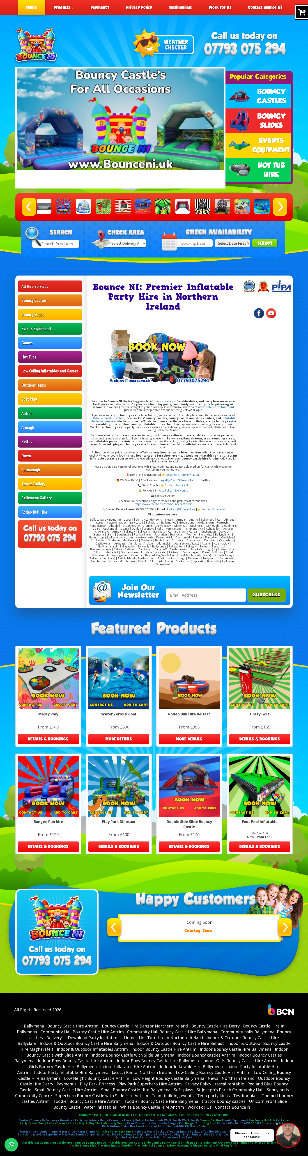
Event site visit (146, 1126)
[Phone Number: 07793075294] (245, 49)
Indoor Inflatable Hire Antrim (128, 1066)
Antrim (26, 413)
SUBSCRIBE (266, 594)
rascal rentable (229, 1084)
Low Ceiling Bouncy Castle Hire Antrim (213, 1072)
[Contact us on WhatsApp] (11, 1144)
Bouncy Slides (32, 314)
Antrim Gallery (33, 484)
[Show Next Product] (280, 207)
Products (62, 7)
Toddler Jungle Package (185, 1131)
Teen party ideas (213, 1095)
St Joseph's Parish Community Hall (230, 1089)
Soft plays (183, 1089)
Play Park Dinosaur (119, 821)
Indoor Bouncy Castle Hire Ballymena (235, 1049)
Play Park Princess (97, 1084)
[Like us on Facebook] (259, 313)
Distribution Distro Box (118, 1126)
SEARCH (264, 243)
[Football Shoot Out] (182, 206)
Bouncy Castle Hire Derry (215, 1026)
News (213, 1078)
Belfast (27, 441)
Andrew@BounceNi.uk (181, 509)
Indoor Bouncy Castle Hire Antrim (163, 1049)
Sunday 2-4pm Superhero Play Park (50, 1134)
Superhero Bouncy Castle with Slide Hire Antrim (101, 1095)
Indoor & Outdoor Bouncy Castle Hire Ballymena (86, 1043)
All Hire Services (34, 286)
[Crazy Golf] (103, 206)
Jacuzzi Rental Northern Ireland (142, 1072)
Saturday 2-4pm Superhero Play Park (166, 1137)
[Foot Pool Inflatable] (162, 206)
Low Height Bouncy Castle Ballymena (168, 1078)
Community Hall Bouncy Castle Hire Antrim (82, 1031)
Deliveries (181, 490)
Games (27, 343)
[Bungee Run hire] (63, 206)
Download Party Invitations (183, 475)
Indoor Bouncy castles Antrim (206, 1055)
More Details (119, 739)
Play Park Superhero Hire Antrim (150, 1084)
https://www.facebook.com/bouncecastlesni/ (163, 504)
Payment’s (100, 7)
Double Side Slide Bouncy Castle (189, 824)
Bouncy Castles (34, 300)
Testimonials (180, 7)
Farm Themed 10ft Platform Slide (182, 1126)
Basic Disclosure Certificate (147, 1123)
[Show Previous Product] (29, 207)
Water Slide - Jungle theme (38, 1131)
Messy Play (48, 714)
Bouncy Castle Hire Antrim (73, 1026)
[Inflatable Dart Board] (202, 206)
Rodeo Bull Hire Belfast (189, 714)
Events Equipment (36, 328)
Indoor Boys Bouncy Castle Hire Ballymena (158, 1060)
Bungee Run (176, 1123)
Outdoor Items (33, 385)
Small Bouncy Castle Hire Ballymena (135, 1089)
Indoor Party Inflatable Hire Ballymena (71, 1072)
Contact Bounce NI (176, 485)
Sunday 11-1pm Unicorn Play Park (194, 1134)
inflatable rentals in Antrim (107, 418)
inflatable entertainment (216, 407)
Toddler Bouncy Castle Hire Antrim (87, 1101)
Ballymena (34, 1026)
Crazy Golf (259, 714)
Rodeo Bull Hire (34, 512)
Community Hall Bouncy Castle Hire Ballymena (172, 1031)
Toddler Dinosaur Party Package (226, 1131)
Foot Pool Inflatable (260, 821)
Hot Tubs (28, 357)
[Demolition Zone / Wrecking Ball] (123, 206)
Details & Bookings (48, 739)
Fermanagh (30, 470)
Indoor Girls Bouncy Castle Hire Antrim (240, 1060)
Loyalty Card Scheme (174, 480)
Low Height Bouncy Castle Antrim (96, 1078)
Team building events (173, 1095)
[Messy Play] (242, 206)
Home (31, 7)
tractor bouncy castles (224, 1101)
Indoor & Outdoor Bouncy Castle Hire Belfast (180, 1043)
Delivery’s (55, 1037)
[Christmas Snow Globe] (83, 206)
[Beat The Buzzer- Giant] (43, 206)
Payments (116, 1120)
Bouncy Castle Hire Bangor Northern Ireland (145, 1026)
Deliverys (52, 1120)
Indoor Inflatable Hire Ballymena (191, 1066)
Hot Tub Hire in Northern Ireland (171, 1037)
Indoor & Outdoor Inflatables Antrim (92, 1049)
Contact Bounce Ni (265, 7)
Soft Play (29, 399)
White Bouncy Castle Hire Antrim (152, 1107)
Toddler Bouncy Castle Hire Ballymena (161, 1101)
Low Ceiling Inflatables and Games (49, 371)
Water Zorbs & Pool (118, 714)
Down (26, 456)
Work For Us (220, 7)
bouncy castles (162, 401)
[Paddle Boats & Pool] (262, 206)
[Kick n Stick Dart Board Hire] (222, 206)
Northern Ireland (238, 1078)
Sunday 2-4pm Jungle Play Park (147, 1134)
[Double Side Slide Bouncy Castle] (143, 206)
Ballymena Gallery (36, 498)
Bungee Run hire (48, 821)
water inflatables (100, 1107)
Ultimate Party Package (151, 1131)
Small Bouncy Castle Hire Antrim (66, 1089)
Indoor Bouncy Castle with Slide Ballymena (133, 1055)
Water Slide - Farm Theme (77, 1131)
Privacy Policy (139, 7)
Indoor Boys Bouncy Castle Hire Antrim (75, 1060)
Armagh (27, 427)
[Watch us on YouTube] (271, 313)
